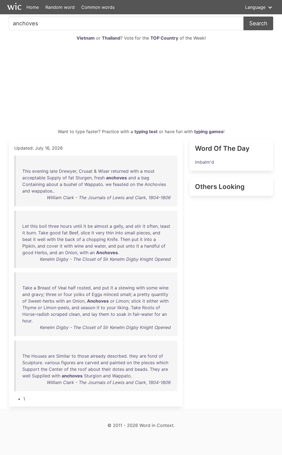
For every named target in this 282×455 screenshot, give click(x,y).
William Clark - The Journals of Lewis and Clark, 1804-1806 (109, 197)
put (135, 239)
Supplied (41, 376)
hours (66, 226)
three (53, 226)
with (134, 171)
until (77, 226)
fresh (99, 177)
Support (30, 369)
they (133, 356)
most (149, 171)
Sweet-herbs (41, 301)
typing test (146, 131)
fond (152, 356)
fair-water (143, 314)
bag (145, 177)
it (84, 226)
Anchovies (155, 184)
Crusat (86, 171)
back (70, 239)
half (72, 287)
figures (68, 362)
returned (120, 171)
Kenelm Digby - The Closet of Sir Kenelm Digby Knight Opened (105, 259)
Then (125, 239)
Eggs (97, 294)
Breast (44, 287)
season (88, 307)
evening (40, 171)
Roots (148, 307)
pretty (143, 294)
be (90, 226)
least (165, 226)
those (83, 356)
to (103, 307)
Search (258, 23)
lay (94, 314)
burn (31, 232)
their (106, 369)
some (152, 287)
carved (92, 362)
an (61, 252)
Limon (122, 301)
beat (27, 239)
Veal (62, 287)
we (108, 184)
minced (111, 294)
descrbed (117, 356)
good (55, 232)
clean (74, 314)
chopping (96, 239)
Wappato (93, 184)
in (129, 314)
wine (79, 246)
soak (121, 314)
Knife (112, 239)
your (111, 307)
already (98, 356)
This (26, 171)
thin (110, 232)
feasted (121, 184)
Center (56, 369)
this (34, 226)
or (60, 294)
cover (52, 246)
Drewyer (67, 171)
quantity (159, 294)
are (51, 356)
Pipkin (28, 246)
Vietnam (86, 38)
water (100, 246)
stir (138, 226)
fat (71, 177)
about (52, 184)
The (26, 356)
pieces (143, 232)
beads (141, 369)
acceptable (33, 177)
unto (130, 246)
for (157, 314)
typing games (208, 131)
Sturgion (93, 376)
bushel (70, 184)
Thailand (111, 38)
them (104, 314)
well (41, 239)
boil (43, 226)
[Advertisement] (141, 86)
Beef (73, 232)
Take (43, 232)
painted (117, 362)
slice (85, 232)
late (54, 171)
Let (25, 226)
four (68, 294)
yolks (79, 294)
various (52, 362)
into (119, 232)
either (152, 301)
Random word (60, 7)
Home (32, 7)
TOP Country (164, 38)
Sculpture (32, 362)
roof (82, 369)
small (129, 232)
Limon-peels (56, 307)
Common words (98, 7)
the (140, 184)
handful (152, 246)
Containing (33, 184)
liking (122, 307)
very (100, 232)
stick (136, 301)
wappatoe (41, 191)
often (152, 226)
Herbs (41, 252)
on (132, 184)
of (65, 177)
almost (101, 226)
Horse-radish (35, 314)
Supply (54, 177)
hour (26, 321)
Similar (63, 356)
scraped (59, 314)
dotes (118, 369)
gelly (118, 226)
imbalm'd (204, 162)
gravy (37, 294)
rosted (84, 287)
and (132, 177)
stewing (126, 287)
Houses (39, 356)
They (155, 369)
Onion (71, 252)
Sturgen (83, 177)
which (162, 362)
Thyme (29, 307)
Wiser (104, 171)
